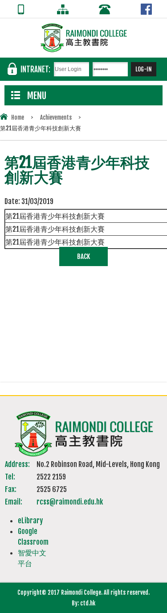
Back (83, 256)
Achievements (56, 117)
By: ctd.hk (83, 603)
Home (17, 117)
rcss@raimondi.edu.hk (70, 501)
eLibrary (30, 520)
